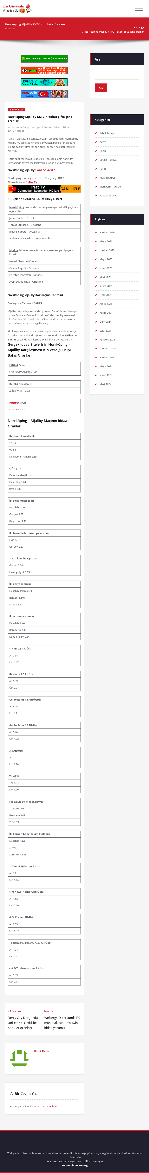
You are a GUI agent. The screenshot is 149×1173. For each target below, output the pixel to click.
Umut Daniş (22, 127)
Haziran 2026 (107, 232)
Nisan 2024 (106, 375)
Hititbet (66, 127)
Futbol (47, 127)
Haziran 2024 (107, 357)
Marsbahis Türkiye (110, 186)
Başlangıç (139, 27)
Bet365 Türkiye (108, 159)
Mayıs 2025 (106, 259)
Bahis (103, 151)
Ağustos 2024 (107, 339)
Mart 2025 (105, 277)
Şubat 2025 (106, 286)
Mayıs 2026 (106, 241)
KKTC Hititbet (16, 130)
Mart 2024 (105, 384)
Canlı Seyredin (45, 170)
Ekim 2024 (105, 321)
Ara (97, 59)
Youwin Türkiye (108, 195)
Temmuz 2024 (108, 348)
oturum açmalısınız (47, 1106)
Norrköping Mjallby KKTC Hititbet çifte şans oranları (114, 31)
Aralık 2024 (106, 304)
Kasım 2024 (106, 312)
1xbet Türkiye (107, 133)
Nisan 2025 (106, 268)
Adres (103, 142)
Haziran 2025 (107, 250)
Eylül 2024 (105, 330)
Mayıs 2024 (106, 366)
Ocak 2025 (105, 295)
